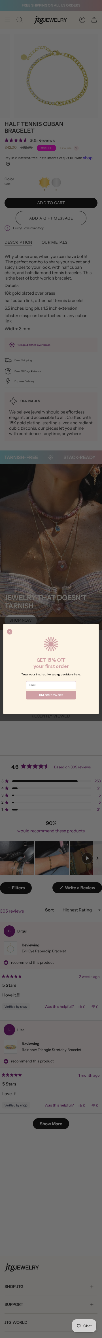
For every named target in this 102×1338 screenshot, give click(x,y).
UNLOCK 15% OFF (51, 695)
